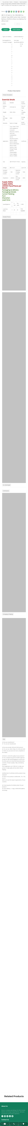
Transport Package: (7, 42)
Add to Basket (16, 29)
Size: (15, 40)
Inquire (6, 29)
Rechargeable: (6, 40)
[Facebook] (2, 1116)
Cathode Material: (18, 36)
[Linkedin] (5, 1116)
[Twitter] (7, 1116)
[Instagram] (12, 1116)
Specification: (17, 42)
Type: (4, 36)
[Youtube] (10, 1116)
